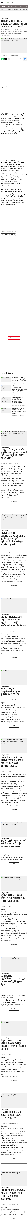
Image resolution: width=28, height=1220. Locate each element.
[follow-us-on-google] (25, 59)
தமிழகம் (4, 6)
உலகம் (15, 6)
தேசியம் (10, 6)
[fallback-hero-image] (6, 379)
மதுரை (12, 719)
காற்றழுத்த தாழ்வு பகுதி (12, 231)
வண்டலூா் (14, 995)
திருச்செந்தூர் (5, 857)
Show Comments (14, 338)
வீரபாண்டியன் (11, 641)
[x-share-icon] (5, 60)
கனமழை (3, 231)
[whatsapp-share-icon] (2, 60)
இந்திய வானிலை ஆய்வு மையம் (8, 234)
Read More (14, 501)
